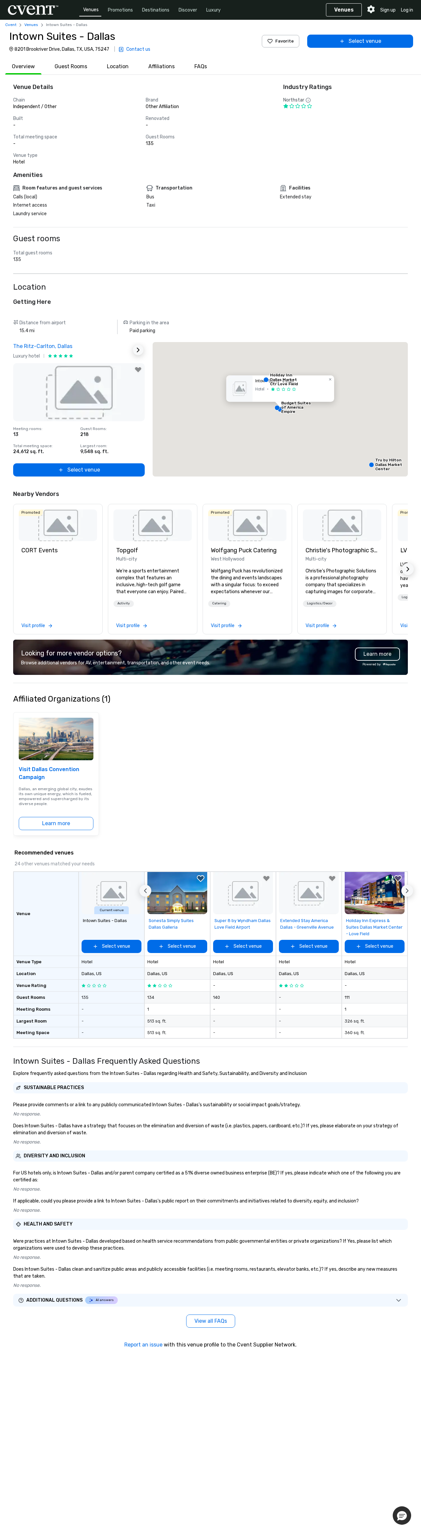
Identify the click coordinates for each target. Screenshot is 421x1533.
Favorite (284, 41)
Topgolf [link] (127, 550)
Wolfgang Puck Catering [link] (244, 550)
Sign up (388, 10)
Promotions (120, 10)
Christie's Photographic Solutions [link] (342, 550)
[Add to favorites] (138, 370)
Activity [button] (123, 603)
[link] (58, 525)
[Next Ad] (138, 350)
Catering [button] (219, 603)
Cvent (10, 24)
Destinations (155, 10)
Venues (91, 10)
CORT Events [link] (39, 550)
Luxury (213, 10)
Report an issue (143, 1345)
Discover (188, 10)
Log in (407, 10)
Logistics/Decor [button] (320, 603)
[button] (280, 409)
